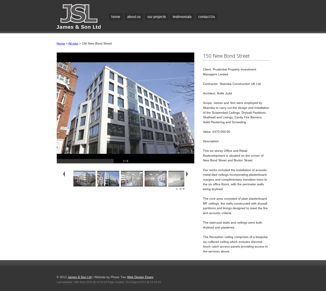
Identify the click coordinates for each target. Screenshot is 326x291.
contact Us (206, 17)
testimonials (182, 17)
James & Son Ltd (80, 277)
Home (61, 43)
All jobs (73, 43)
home (115, 17)
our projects (156, 17)
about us (134, 17)
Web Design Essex (140, 277)
